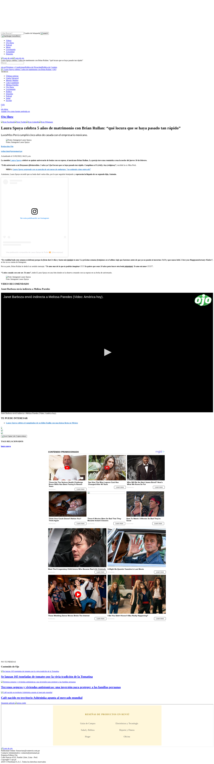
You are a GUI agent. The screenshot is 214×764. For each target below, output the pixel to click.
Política (9, 92)
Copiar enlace (21, 436)
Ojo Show (10, 43)
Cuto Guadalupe (12, 83)
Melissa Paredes (12, 85)
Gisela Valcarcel (12, 78)
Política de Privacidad (33, 67)
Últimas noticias (12, 76)
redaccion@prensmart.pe (11, 151)
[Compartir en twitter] (20, 122)
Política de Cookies (49, 67)
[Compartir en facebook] (8, 122)
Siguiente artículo (8, 703)
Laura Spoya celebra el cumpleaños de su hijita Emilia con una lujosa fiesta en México (42, 423)
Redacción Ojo (7, 146)
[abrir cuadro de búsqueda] (44, 33)
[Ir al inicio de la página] (6, 657)
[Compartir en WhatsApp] (46, 122)
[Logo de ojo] (7, 58)
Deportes (9, 54)
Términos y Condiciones (15, 67)
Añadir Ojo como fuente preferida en (15, 111)
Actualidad (10, 52)
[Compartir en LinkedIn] (32, 122)
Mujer (8, 47)
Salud (8, 98)
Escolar (9, 100)
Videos (8, 40)
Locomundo (10, 49)
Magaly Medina (12, 80)
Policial (9, 45)
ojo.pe (3, 67)
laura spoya (6, 446)
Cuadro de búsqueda (32, 33)
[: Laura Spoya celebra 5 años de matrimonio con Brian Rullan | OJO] (28, 69)
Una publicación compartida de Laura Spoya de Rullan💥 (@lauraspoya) (34, 252)
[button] (107, 352)
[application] (107, 352)
